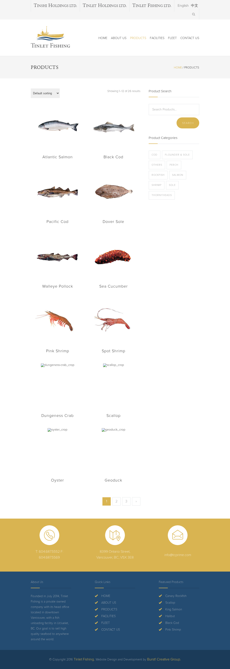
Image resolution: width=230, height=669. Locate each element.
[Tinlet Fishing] (50, 36)
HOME (102, 38)
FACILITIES (157, 38)
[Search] (193, 14)
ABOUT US (118, 38)
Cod (154, 154)
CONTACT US (189, 38)
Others (157, 164)
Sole (172, 185)
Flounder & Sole (177, 154)
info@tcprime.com (177, 555)
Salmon (177, 175)
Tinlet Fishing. (84, 659)
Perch (174, 164)
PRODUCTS (138, 38)
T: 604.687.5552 (47, 551)
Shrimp (156, 185)
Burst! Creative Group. (164, 659)
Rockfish (158, 175)
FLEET (172, 38)
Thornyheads (162, 195)
